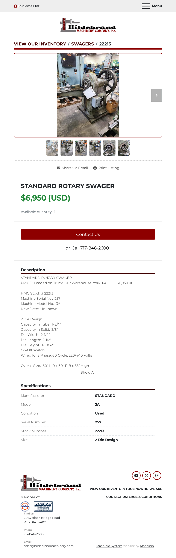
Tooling (133, 489)
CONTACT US (116, 497)
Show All (88, 372)
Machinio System (109, 546)
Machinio (147, 546)
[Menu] (146, 6)
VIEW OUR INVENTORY (108, 489)
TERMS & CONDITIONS (144, 497)
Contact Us (88, 234)
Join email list (28, 6)
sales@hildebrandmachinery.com (49, 546)
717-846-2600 (94, 248)
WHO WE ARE (151, 489)
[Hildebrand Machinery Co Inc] (51, 483)
